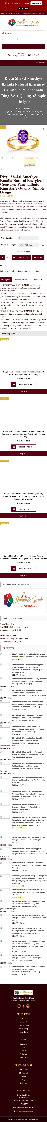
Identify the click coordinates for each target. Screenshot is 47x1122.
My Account (23, 1073)
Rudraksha (23, 1054)
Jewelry (31, 271)
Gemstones (23, 1044)
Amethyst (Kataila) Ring (18, 271)
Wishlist (23, 1076)
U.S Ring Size (6, 237)
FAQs (23, 1079)
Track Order (23, 1069)
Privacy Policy (24, 1032)
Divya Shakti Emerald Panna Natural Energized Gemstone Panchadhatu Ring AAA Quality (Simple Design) (23, 434)
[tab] (21, 279)
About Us (23, 1018)
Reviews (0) (38, 279)
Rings (37, 271)
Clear (42, 245)
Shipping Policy (23, 1025)
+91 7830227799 (23, 1104)
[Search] (23, 46)
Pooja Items (24, 1057)
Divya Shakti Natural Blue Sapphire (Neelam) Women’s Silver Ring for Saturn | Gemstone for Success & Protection (23, 496)
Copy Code (23, 9)
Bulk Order (23, 1083)
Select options (25, 385)
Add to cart (24, 257)
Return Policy (23, 1028)
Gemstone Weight (8, 244)
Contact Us (23, 1022)
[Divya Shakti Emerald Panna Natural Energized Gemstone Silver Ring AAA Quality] (23, 353)
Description (5, 279)
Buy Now (38, 258)
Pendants (23, 1051)
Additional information (21, 279)
